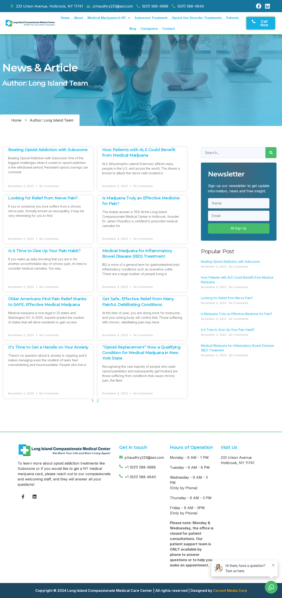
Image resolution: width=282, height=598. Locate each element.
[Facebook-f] (23, 496)
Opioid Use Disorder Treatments (197, 18)
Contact (168, 28)
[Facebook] (259, 6)
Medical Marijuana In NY (106, 18)
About (78, 18)
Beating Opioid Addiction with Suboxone (47, 149)
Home (65, 18)
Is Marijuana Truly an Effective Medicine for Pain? (236, 314)
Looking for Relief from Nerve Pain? (43, 198)
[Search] (270, 152)
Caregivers (149, 28)
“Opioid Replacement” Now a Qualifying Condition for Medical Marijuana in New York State (141, 353)
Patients (232, 18)
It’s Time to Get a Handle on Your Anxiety (48, 347)
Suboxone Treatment (151, 18)
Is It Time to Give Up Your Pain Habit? (44, 250)
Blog (132, 28)
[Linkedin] (267, 6)
